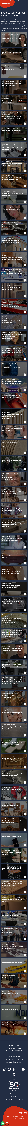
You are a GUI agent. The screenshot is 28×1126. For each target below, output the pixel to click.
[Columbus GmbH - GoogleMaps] (18, 1069)
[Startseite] (14, 1085)
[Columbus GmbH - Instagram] (9, 1069)
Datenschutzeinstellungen (14, 1099)
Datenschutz (14, 1096)
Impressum (14, 1094)
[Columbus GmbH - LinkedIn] (14, 1074)
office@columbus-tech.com (14, 1059)
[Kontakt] (7, 1123)
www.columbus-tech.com (14, 1062)
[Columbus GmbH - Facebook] (14, 1069)
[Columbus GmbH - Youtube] (23, 1069)
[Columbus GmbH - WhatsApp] (4, 1069)
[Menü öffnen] (25, 4)
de (20, 5)
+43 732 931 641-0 (14, 1057)
